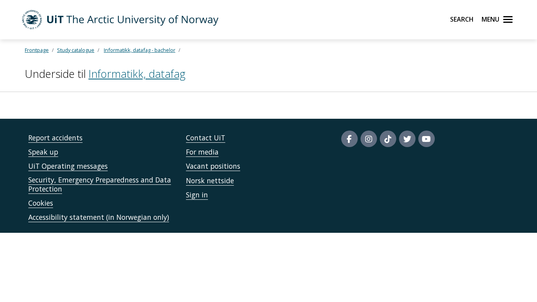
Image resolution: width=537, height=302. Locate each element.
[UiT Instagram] (368, 139)
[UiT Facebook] (349, 139)
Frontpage (37, 49)
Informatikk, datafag (137, 73)
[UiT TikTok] (388, 139)
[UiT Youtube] (426, 139)
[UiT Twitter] (407, 139)
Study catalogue (75, 49)
